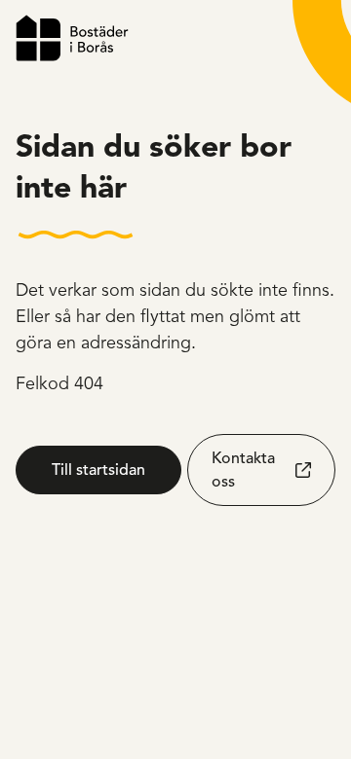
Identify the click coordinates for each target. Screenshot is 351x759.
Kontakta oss (243, 470)
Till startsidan (98, 470)
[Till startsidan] (72, 38)
